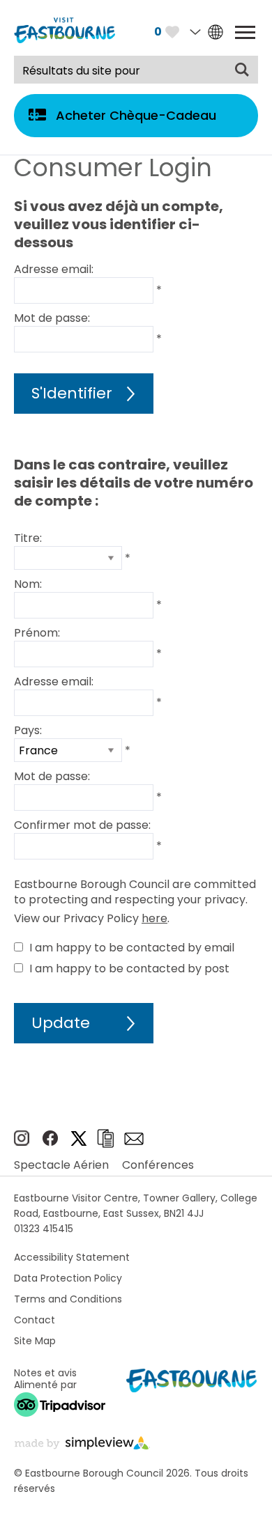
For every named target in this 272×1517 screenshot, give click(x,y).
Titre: (28, 538)
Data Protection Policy (68, 1278)
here (154, 918)
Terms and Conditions (68, 1299)
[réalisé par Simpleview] (82, 1446)
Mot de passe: (52, 318)
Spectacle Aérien (61, 1165)
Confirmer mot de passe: (82, 825)
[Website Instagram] (21, 1142)
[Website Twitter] (78, 1142)
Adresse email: (53, 269)
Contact (34, 1320)
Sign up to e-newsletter (134, 1139)
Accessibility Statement (72, 1257)
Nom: (28, 584)
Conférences (158, 1165)
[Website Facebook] (50, 1142)
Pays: (28, 730)
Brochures (105, 1138)
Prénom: (37, 633)
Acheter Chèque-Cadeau (136, 115)
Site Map (35, 1341)
